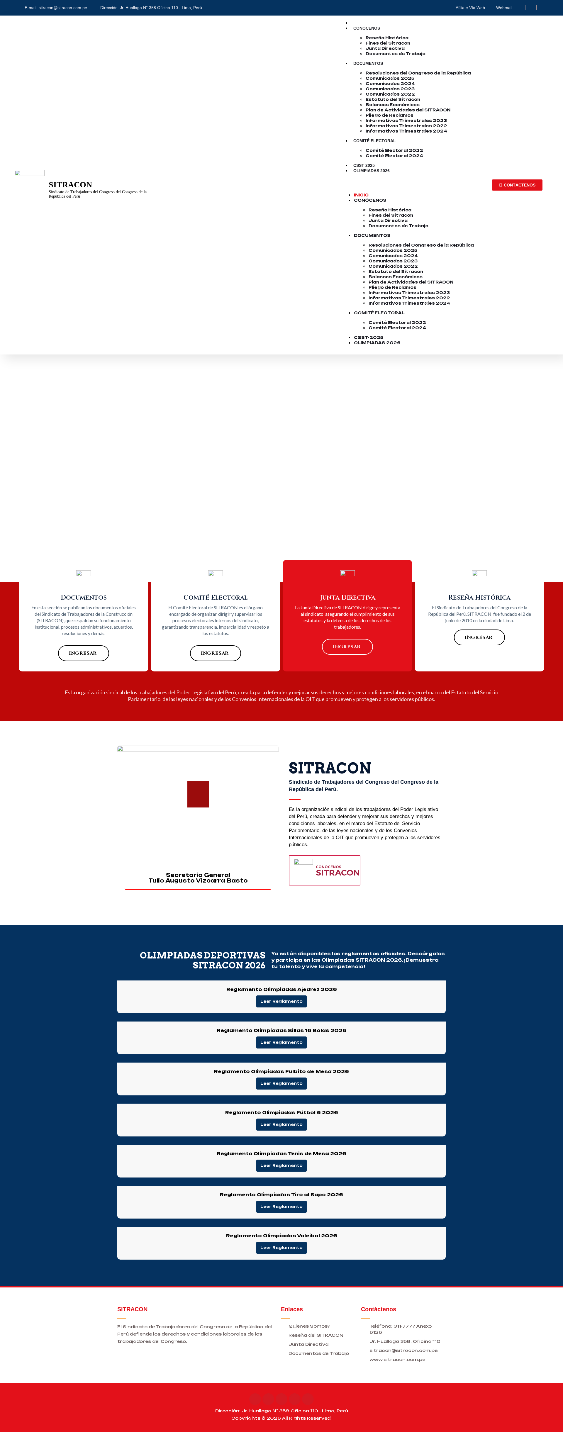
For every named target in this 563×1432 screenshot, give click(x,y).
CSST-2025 (368, 337)
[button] (414, 180)
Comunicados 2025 (390, 78)
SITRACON (70, 184)
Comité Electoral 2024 (394, 155)
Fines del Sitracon (388, 43)
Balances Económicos (393, 104)
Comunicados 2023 (390, 88)
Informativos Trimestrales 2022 (406, 125)
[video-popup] (198, 794)
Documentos (368, 63)
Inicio (361, 195)
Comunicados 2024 (390, 83)
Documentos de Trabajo (395, 53)
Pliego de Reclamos (389, 115)
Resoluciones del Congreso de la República (418, 73)
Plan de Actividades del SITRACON (408, 110)
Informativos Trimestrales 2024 (406, 131)
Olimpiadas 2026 (371, 170)
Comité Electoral (374, 140)
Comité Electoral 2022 (394, 150)
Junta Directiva (385, 48)
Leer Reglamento (281, 1001)
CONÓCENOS (328, 867)
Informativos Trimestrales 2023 (406, 120)
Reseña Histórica (387, 37)
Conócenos (366, 28)
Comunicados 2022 (390, 94)
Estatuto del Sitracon (393, 99)
